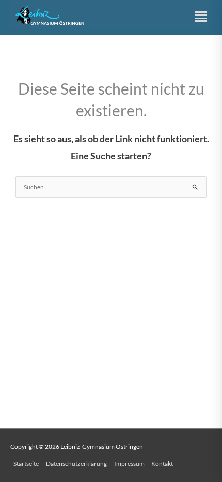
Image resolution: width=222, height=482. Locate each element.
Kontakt (162, 464)
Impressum (129, 464)
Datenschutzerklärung (76, 464)
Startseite (26, 464)
